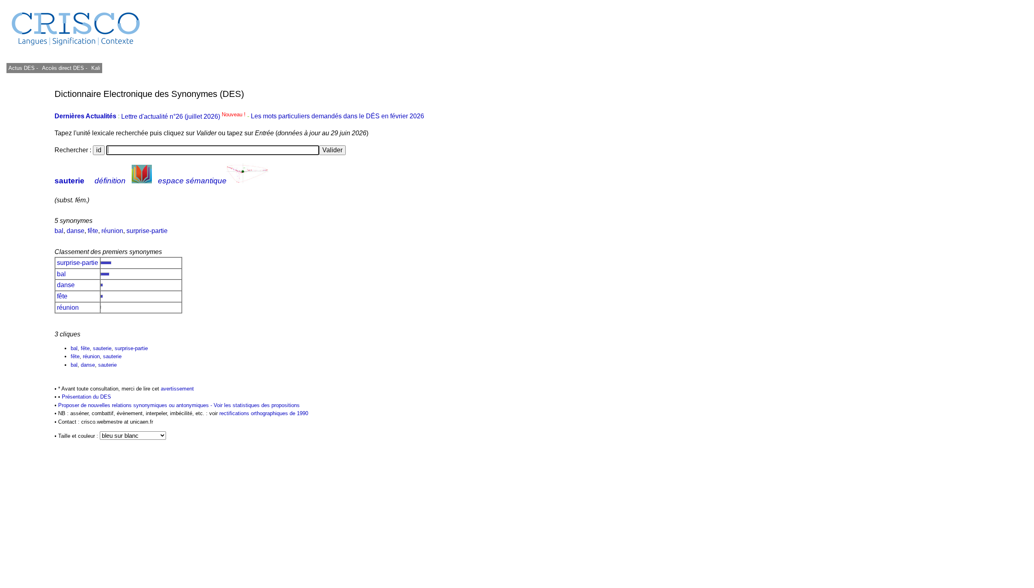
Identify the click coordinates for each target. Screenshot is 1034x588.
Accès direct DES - (64, 68)
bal (59, 230)
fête (93, 230)
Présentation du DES (86, 397)
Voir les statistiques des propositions (257, 405)
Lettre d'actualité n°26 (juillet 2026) (184, 116)
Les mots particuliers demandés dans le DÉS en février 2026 (337, 116)
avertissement (177, 389)
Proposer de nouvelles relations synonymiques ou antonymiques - (136, 405)
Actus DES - (23, 68)
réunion (112, 230)
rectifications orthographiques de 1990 (263, 413)
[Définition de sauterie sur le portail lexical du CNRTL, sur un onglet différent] (142, 180)
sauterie (69, 180)
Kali (95, 68)
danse (75, 230)
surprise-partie (147, 230)
